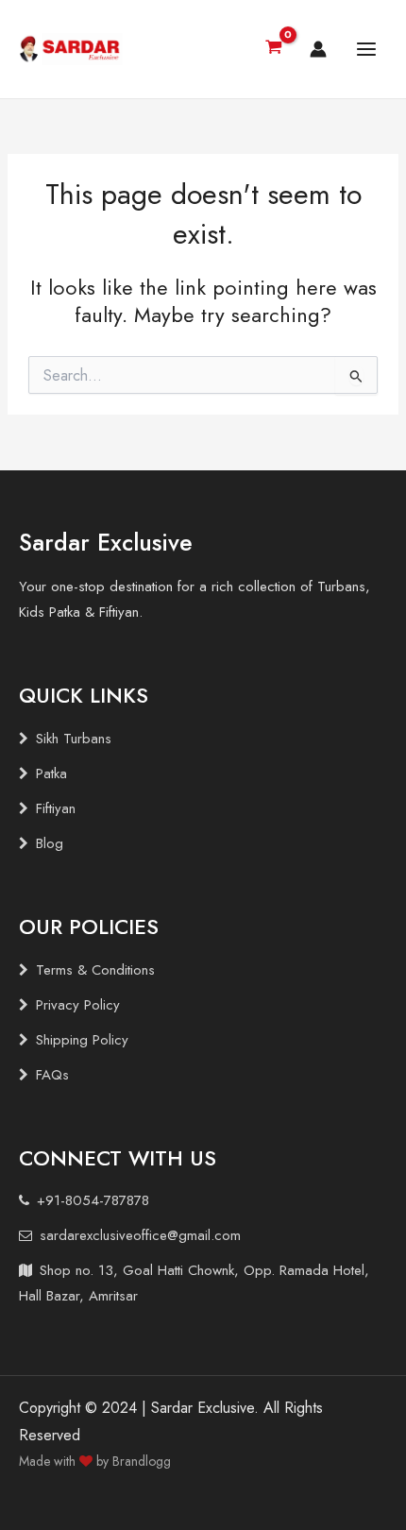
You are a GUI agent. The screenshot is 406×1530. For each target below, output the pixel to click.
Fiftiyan (56, 808)
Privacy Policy (78, 1004)
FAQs (52, 1074)
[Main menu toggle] (366, 49)
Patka (51, 773)
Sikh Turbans (73, 738)
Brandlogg (141, 1461)
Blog (49, 843)
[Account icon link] (318, 49)
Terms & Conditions (95, 970)
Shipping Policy (82, 1039)
